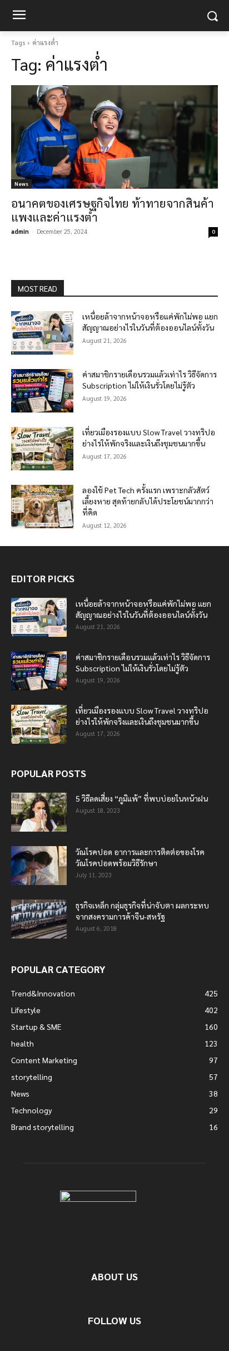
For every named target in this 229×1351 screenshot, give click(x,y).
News (21, 183)
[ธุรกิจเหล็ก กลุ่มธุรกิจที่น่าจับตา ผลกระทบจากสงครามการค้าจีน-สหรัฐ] (39, 919)
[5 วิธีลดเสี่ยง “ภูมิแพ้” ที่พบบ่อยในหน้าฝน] (39, 812)
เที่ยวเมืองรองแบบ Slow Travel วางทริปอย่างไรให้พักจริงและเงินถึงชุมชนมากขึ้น (148, 437)
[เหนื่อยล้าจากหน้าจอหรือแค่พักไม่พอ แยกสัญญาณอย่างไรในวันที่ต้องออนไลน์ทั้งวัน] (42, 333)
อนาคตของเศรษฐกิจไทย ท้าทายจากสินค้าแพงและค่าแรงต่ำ (112, 209)
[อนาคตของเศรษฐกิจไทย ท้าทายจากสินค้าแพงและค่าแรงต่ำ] (114, 137)
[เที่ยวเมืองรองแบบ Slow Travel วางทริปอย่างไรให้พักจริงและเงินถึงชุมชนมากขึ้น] (42, 448)
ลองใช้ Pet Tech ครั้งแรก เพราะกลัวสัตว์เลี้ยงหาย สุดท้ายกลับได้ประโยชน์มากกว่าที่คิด (147, 501)
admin (20, 231)
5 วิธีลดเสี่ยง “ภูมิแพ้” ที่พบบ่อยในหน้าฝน (142, 798)
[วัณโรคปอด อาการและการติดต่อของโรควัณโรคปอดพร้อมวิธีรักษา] (39, 865)
